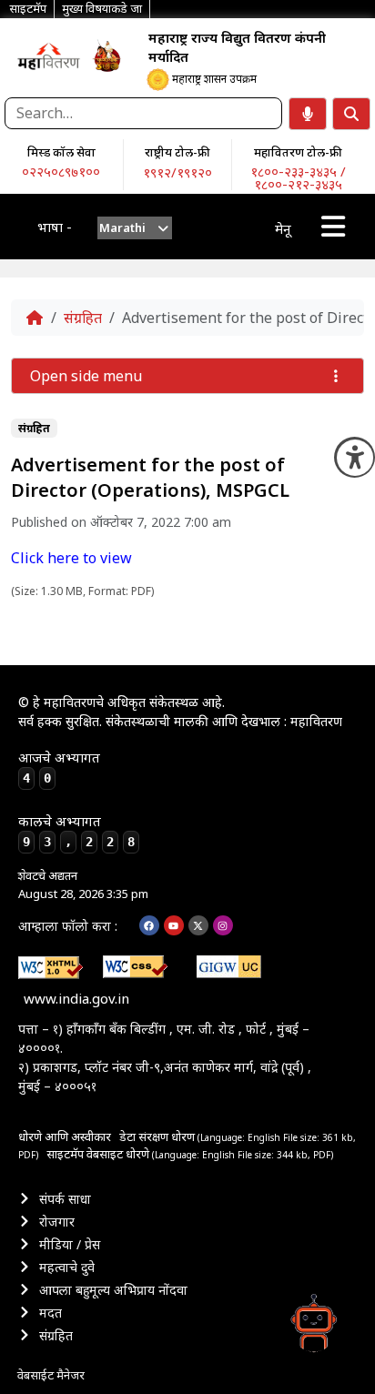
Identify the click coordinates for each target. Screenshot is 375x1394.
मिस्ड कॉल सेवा (61, 152)
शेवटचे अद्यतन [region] (83, 884)
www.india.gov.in (76, 998)
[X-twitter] (198, 925)
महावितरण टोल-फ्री (298, 152)
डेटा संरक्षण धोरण (158, 1136)
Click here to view (71, 558)
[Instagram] (223, 925)
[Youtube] (174, 925)
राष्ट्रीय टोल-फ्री (177, 152)
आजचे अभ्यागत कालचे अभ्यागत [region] (76, 799)
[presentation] (135, 228)
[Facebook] (149, 925)
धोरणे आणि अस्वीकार (64, 1136)
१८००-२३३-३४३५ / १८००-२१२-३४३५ (298, 177)
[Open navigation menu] (333, 226)
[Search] (351, 113)
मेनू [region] (282, 228)
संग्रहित (83, 318)
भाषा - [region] (54, 226)
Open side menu (86, 376)
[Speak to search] (308, 113)
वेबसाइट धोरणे (119, 1154)
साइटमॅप (65, 1154)
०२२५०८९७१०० (61, 171)
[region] (49, 55)
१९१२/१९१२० (177, 172)
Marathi (122, 227)
